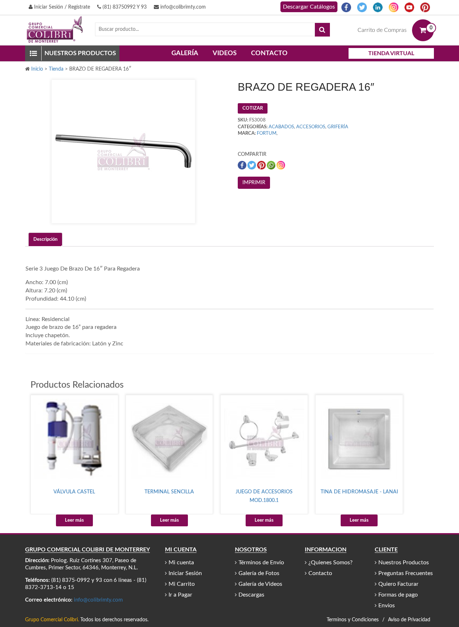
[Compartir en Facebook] (242, 165)
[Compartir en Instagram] (280, 165)
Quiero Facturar (398, 584)
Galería (184, 53)
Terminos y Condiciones (353, 619)
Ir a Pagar (180, 595)
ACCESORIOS (310, 127)
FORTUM (266, 133)
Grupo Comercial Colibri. (52, 619)
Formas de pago (398, 595)
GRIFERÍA (337, 127)
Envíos (386, 605)
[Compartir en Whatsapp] (271, 165)
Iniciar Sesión (185, 573)
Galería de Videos (260, 584)
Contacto (269, 53)
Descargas (251, 595)
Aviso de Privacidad (409, 619)
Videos (225, 53)
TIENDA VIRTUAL (391, 53)
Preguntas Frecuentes (405, 573)
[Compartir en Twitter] (252, 165)
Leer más (74, 520)
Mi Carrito (182, 584)
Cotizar (252, 108)
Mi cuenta (181, 562)
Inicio (37, 69)
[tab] (45, 240)
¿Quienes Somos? (330, 562)
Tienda (56, 69)
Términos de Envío (261, 562)
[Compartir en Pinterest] (262, 165)
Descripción (45, 239)
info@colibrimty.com (182, 7)
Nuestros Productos (403, 562)
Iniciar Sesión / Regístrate (61, 7)
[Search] (322, 30)
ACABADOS (281, 127)
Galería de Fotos (258, 573)
